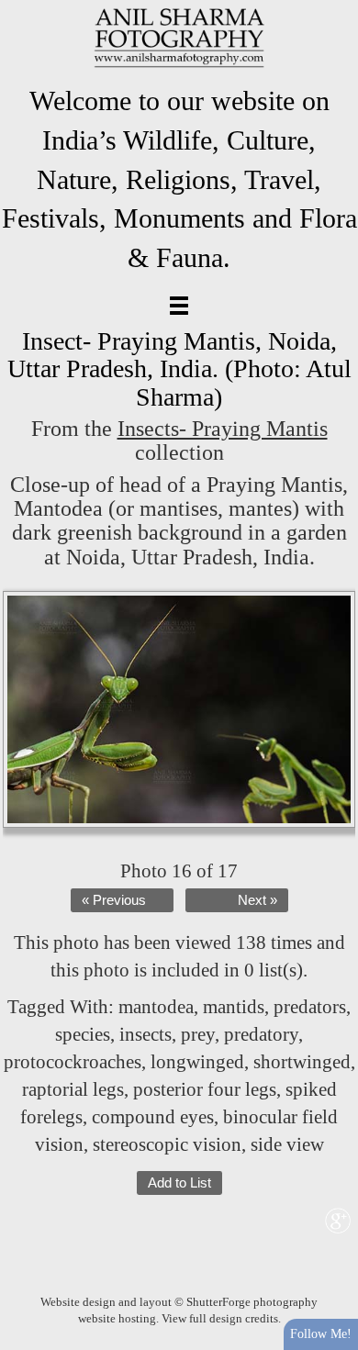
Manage (333, 9)
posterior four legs (204, 1089)
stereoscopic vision (167, 1144)
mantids (233, 1007)
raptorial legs (73, 1089)
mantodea (156, 1007)
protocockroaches (72, 1062)
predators (310, 1007)
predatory (261, 1034)
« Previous (114, 900)
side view (287, 1144)
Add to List (179, 1183)
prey (198, 1034)
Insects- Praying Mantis (222, 429)
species (82, 1034)
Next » (257, 900)
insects (145, 1034)
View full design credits (220, 1318)
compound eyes (153, 1117)
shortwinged (302, 1062)
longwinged (197, 1062)
